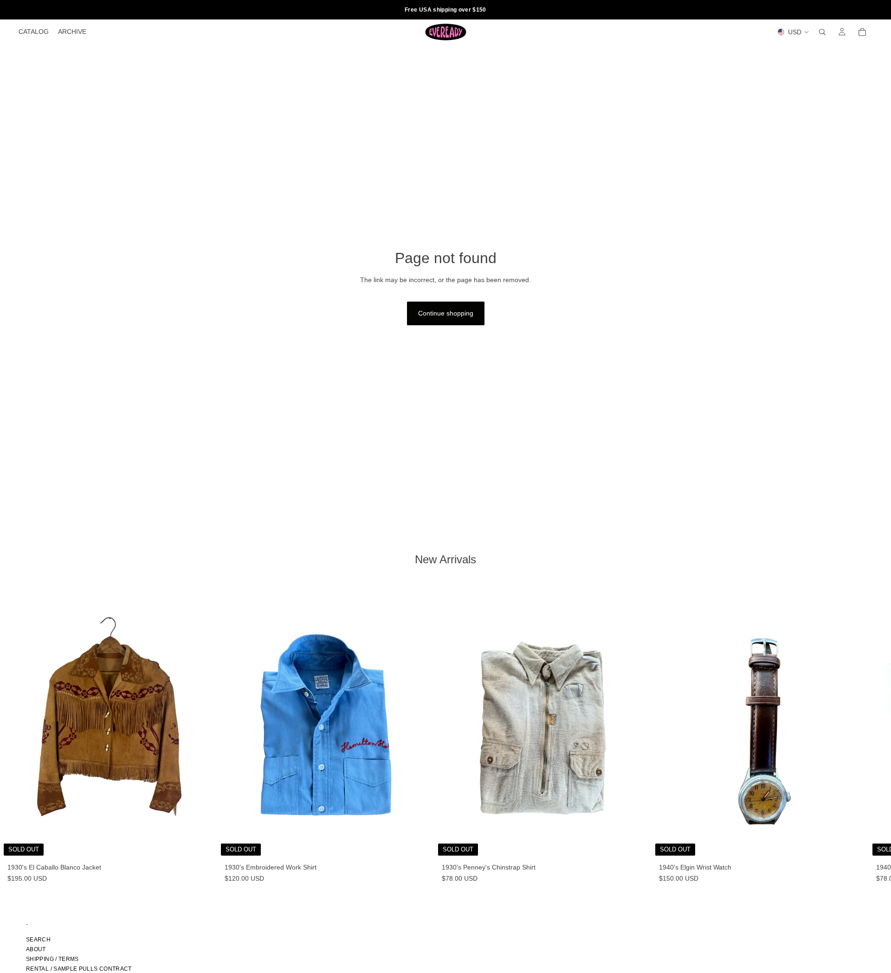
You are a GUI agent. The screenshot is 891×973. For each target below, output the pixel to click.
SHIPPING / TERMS (52, 959)
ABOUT (36, 949)
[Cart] (862, 32)
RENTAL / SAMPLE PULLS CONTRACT (79, 969)
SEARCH (38, 939)
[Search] (822, 32)
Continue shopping (445, 313)
